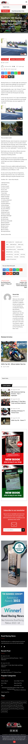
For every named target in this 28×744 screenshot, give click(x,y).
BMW (7, 244)
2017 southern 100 (10, 242)
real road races (5, 708)
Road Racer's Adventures (20, 690)
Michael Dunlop (9, 251)
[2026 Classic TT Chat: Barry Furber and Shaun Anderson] (5, 402)
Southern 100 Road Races (17, 59)
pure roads (17, 254)
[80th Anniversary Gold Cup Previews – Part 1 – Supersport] (5, 392)
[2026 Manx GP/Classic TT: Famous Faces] (5, 411)
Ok (14, 741)
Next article (23, 280)
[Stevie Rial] (14, 66)
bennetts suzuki (19, 242)
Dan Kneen (18, 247)
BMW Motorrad (13, 244)
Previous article (5, 280)
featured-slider (20, 249)
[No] (26, 739)
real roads (16, 256)
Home (3, 27)
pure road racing (9, 254)
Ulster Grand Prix (5, 692)
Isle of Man (8, 27)
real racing (23, 254)
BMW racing (20, 244)
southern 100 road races (11, 259)
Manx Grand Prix (18, 683)
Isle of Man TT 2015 (19, 681)
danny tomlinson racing (11, 249)
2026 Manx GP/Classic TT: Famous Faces (11, 672)
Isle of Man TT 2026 (19, 687)
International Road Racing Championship (8, 688)
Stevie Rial (16, 294)
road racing (22, 256)
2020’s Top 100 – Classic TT (18, 420)
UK (2, 685)
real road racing (9, 256)
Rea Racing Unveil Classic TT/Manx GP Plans (6, 284)
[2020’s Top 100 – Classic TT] (5, 421)
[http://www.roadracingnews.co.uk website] (12, 66)
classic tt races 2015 (10, 247)
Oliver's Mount (4, 681)
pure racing (16, 251)
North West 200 (18, 685)
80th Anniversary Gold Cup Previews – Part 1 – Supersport (18, 393)
